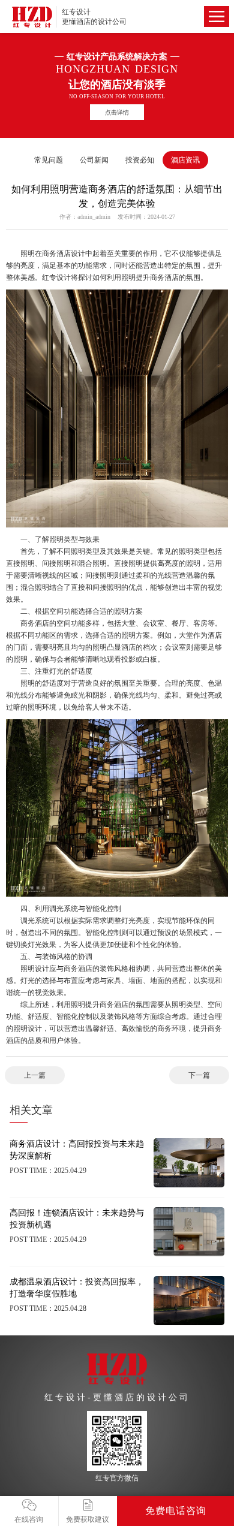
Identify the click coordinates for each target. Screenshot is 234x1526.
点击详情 (117, 112)
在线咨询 (28, 1519)
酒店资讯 (185, 160)
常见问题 (48, 160)
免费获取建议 (87, 1519)
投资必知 (139, 160)
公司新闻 (94, 160)
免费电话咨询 (175, 1511)
